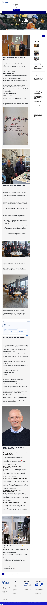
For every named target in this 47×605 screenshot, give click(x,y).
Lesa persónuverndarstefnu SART (36, 602)
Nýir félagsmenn (15, 583)
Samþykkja (1, 604)
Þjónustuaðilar (24, 12)
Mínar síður (17, 9)
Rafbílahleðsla (36, 12)
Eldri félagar (15, 586)
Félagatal (14, 585)
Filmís (6, 599)
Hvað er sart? (15, 594)
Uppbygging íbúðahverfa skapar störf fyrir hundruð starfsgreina (13, 448)
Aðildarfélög (15, 593)
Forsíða (4, 12)
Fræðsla (30, 12)
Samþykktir (15, 589)
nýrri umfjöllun (20, 460)
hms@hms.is (12, 366)
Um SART (12, 12)
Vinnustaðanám (42, 12)
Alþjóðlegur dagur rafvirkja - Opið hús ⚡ (13, 545)
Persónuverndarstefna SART (17, 592)
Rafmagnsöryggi (18, 12)
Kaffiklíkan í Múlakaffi (8, 259)
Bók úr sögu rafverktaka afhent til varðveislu (14, 57)
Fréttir (8, 12)
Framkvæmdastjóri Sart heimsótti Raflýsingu (14, 185)
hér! (14, 568)
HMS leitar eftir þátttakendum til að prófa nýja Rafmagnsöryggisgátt (14, 338)
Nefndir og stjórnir (16, 590)
